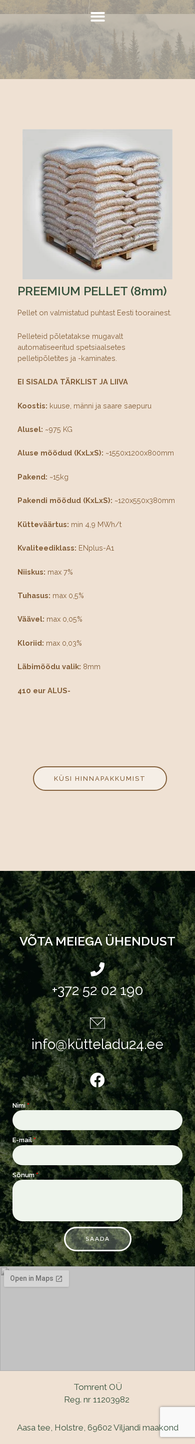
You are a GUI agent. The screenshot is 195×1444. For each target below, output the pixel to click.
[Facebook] (97, 1080)
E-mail (22, 1140)
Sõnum (23, 1175)
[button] (98, 17)
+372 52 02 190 (98, 990)
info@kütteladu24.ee (98, 1044)
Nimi (19, 1105)
